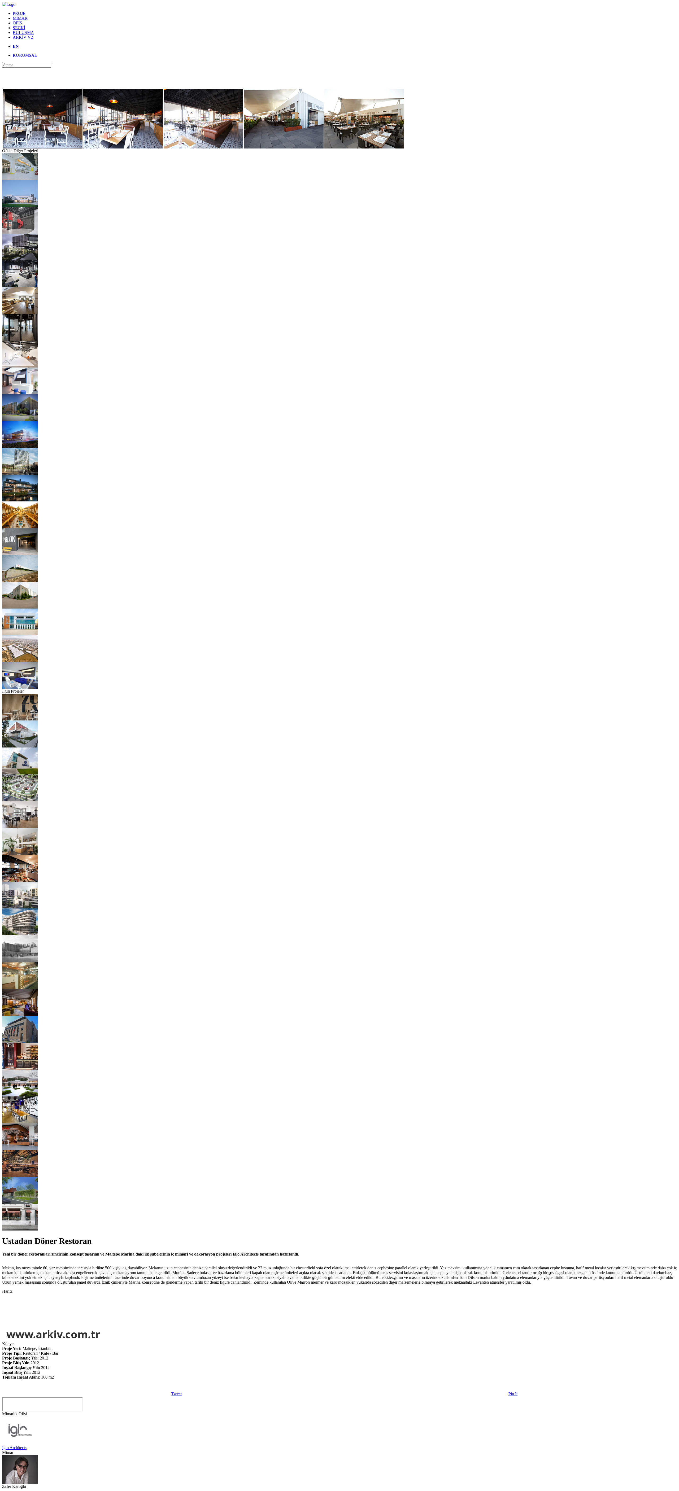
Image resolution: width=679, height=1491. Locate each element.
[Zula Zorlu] (20, 719)
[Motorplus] (20, 312)
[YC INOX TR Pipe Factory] (20, 259)
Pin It (512, 1394)
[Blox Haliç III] (20, 473)
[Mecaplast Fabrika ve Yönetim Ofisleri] (20, 607)
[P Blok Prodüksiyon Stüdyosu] (20, 553)
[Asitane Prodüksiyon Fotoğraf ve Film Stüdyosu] (20, 366)
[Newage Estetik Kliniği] (20, 687)
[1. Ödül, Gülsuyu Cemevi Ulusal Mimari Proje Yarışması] (20, 1095)
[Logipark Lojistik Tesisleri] (20, 660)
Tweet (176, 1394)
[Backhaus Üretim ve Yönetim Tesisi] (20, 178)
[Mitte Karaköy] (20, 1068)
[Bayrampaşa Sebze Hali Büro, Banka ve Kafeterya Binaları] (20, 1041)
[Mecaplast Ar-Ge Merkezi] (20, 746)
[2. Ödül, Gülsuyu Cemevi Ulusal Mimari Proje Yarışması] (20, 961)
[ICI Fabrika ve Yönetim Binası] (20, 419)
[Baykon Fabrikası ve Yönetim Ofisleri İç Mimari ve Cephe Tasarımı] (20, 634)
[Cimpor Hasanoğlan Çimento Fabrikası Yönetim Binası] (20, 773)
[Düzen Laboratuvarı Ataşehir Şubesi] (20, 285)
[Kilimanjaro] (20, 1175)
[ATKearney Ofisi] (20, 339)
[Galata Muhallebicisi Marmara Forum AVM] (20, 1148)
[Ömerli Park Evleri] (20, 500)
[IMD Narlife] (20, 826)
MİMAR (20, 18)
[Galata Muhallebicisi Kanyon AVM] (20, 987)
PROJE (19, 13)
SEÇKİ (19, 27)
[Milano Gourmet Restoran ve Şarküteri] (20, 1229)
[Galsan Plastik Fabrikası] (20, 205)
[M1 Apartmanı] (20, 934)
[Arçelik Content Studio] (20, 232)
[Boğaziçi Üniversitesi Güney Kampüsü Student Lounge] (20, 1014)
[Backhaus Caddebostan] (20, 880)
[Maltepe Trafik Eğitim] (20, 799)
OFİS (17, 23)
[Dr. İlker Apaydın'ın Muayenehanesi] (20, 393)
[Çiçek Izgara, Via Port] (20, 526)
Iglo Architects (14, 1447)
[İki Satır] (20, 1122)
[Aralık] (20, 853)
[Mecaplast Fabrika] (20, 580)
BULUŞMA (23, 32)
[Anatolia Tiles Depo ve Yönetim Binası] (20, 446)
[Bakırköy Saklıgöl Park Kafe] (20, 1202)
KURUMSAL (25, 55)
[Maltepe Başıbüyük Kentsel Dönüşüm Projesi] (20, 907)
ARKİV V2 (23, 37)
